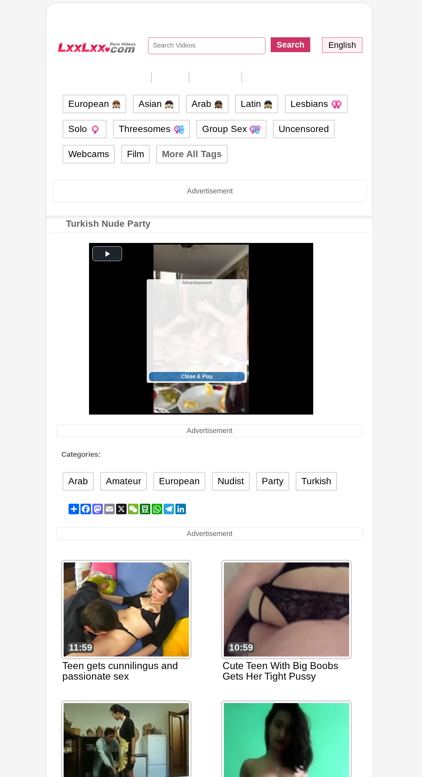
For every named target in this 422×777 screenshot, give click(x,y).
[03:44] (126, 749)
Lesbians (310, 104)
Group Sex (226, 129)
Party (273, 481)
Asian (151, 104)
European (90, 104)
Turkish (316, 481)
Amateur (123, 481)
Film (135, 154)
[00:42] (286, 749)
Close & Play (197, 376)
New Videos (215, 77)
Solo (79, 129)
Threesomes (146, 129)
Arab (203, 104)
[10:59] (286, 609)
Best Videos (268, 77)
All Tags (170, 77)
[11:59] (126, 609)
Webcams (88, 154)
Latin (252, 104)
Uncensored (304, 129)
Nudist (231, 481)
